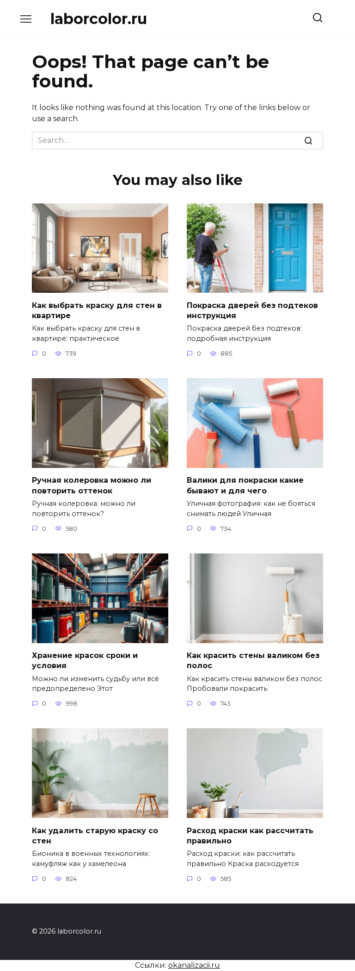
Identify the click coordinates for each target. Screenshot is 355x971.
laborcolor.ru (98, 19)
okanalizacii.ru (194, 965)
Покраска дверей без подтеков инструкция (252, 310)
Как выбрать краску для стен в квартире (97, 310)
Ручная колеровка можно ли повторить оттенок (91, 485)
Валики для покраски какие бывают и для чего (245, 485)
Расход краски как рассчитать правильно (250, 835)
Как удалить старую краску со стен (95, 835)
